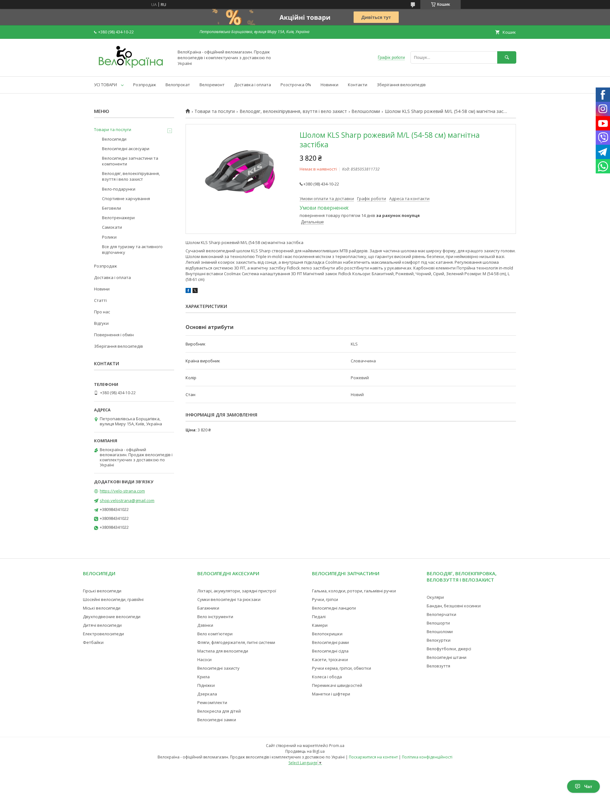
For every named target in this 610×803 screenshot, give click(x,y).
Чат (588, 786)
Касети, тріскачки (330, 659)
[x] (195, 291)
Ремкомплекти (212, 702)
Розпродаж (144, 84)
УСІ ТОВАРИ (105, 84)
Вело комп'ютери (215, 634)
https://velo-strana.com (122, 490)
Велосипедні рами (330, 642)
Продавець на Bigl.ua (305, 751)
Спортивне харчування (126, 198)
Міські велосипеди (101, 608)
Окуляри (435, 597)
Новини (102, 289)
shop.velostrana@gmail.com (127, 500)
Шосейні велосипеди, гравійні (113, 599)
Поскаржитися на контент (373, 757)
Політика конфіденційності (427, 757)
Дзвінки (205, 625)
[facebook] (188, 291)
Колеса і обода (327, 677)
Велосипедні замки (216, 720)
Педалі (319, 616)
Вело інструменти (215, 616)
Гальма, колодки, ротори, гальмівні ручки (354, 591)
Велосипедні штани (446, 657)
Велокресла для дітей (219, 711)
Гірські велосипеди (102, 591)
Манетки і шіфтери (331, 694)
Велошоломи (365, 111)
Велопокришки (327, 634)
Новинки (329, 84)
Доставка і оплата (252, 84)
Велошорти (438, 623)
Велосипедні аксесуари (125, 148)
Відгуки (101, 323)
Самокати (112, 227)
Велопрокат (178, 84)
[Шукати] (506, 57)
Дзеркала (207, 694)
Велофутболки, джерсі (449, 649)
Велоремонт (212, 84)
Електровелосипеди (103, 634)
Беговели (111, 208)
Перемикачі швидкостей (337, 685)
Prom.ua (336, 745)
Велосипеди (114, 139)
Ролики (109, 237)
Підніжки (206, 685)
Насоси (204, 659)
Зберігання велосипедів (401, 84)
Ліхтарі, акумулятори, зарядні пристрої (236, 591)
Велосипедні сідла (330, 651)
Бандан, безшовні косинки (454, 606)
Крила (203, 677)
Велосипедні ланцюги (334, 608)
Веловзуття (438, 666)
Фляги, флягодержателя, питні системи (236, 642)
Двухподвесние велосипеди (111, 616)
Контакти (357, 84)
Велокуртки (439, 640)
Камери (320, 625)
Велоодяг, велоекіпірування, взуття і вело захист (293, 111)
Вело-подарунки (118, 189)
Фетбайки (93, 642)
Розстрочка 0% (296, 84)
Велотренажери (118, 217)
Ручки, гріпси (325, 599)
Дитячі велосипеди (102, 625)
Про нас (102, 312)
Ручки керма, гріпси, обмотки (341, 668)
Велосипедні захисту (218, 668)
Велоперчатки (441, 614)
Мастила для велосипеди (222, 651)
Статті (100, 300)
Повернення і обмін (114, 335)
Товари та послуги (214, 111)
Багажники (208, 608)
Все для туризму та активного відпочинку (132, 249)
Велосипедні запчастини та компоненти (130, 161)
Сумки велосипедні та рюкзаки (229, 599)
